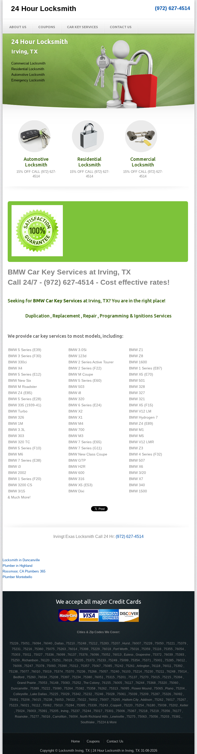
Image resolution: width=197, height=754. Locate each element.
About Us (17, 27)
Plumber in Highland (17, 566)
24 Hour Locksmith (43, 9)
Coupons (46, 27)
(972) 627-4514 (172, 8)
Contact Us (121, 27)
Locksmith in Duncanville (21, 560)
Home (75, 741)
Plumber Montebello (17, 577)
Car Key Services (82, 27)
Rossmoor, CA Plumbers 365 (24, 571)
